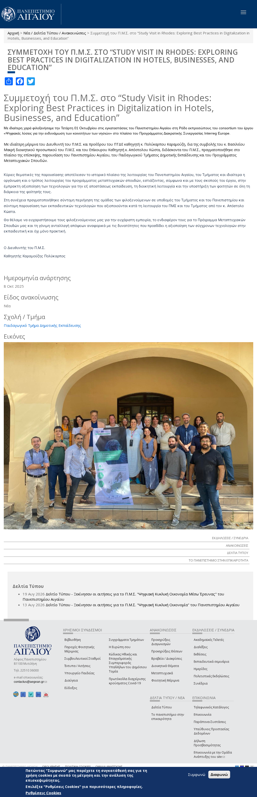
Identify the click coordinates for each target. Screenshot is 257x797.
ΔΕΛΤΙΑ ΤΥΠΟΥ (237, 552)
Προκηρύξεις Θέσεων (166, 651)
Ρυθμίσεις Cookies (43, 792)
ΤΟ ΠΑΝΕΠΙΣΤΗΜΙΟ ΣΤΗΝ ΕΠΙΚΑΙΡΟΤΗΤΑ (218, 560)
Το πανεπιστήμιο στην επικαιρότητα (167, 716)
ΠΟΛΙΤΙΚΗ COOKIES (78, 766)
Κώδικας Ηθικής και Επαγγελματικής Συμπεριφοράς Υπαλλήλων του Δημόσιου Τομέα (128, 663)
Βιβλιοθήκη (73, 640)
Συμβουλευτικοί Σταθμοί (83, 658)
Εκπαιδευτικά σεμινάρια (211, 661)
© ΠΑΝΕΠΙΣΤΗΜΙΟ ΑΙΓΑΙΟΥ (20, 766)
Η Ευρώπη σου (120, 647)
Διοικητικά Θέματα (165, 666)
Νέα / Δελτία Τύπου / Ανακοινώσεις (54, 32)
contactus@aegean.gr (30, 682)
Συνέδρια (201, 683)
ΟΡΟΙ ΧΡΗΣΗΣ (51, 766)
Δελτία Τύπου (161, 707)
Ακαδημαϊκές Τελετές (209, 640)
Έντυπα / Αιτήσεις (77, 666)
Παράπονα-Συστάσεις (210, 722)
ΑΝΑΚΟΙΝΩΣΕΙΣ (237, 545)
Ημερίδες (200, 669)
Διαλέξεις (201, 647)
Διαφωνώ (219, 774)
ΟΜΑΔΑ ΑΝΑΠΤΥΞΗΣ (108, 766)
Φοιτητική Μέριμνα (165, 680)
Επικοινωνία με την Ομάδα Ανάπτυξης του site (213, 754)
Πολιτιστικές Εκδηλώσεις (211, 676)
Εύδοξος (71, 688)
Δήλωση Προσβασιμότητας (207, 743)
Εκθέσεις (200, 654)
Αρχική (13, 32)
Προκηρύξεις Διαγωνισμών (160, 642)
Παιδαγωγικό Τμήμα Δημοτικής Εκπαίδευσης (42, 325)
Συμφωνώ (196, 774)
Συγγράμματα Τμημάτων (126, 640)
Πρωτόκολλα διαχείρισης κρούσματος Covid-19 (127, 681)
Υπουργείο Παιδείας (79, 673)
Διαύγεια (71, 680)
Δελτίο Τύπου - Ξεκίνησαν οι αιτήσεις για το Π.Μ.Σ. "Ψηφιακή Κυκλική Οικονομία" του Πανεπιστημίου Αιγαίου (142, 604)
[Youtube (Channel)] (46, 694)
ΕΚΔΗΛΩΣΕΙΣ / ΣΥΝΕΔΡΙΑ (230, 538)
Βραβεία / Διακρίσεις (166, 658)
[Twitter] (31, 694)
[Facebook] (23, 694)
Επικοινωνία (202, 714)
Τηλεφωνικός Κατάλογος (211, 707)
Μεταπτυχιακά (162, 673)
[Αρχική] (30, 14)
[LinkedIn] (38, 694)
